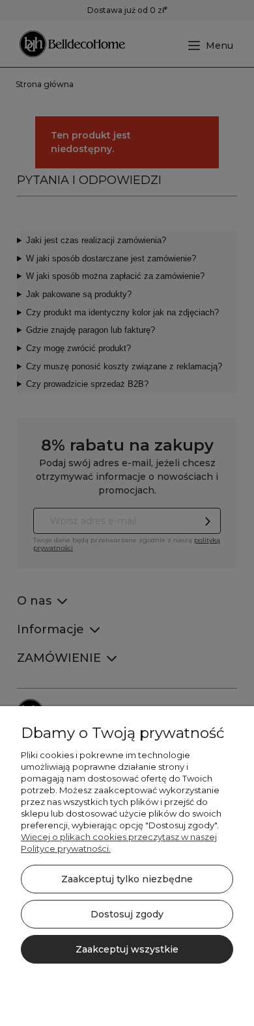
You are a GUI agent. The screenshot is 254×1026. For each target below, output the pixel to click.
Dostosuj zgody (127, 914)
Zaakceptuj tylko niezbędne (127, 879)
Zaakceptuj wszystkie (127, 949)
